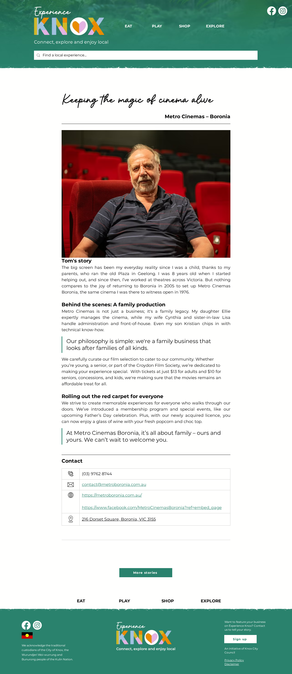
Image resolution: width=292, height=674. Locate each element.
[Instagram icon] (282, 10)
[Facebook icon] (271, 10)
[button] (216, 26)
